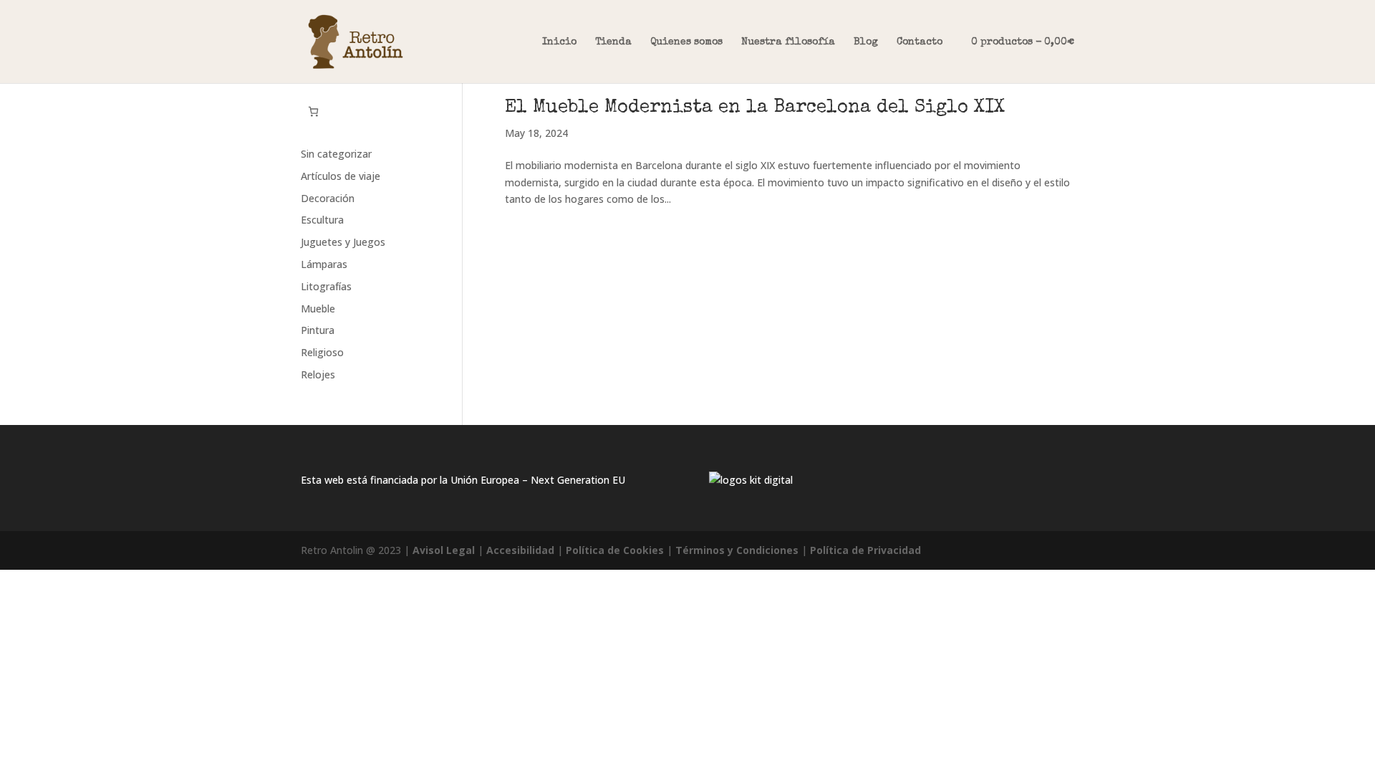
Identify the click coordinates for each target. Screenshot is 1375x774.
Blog (866, 42)
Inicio (559, 42)
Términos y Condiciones (737, 550)
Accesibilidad (520, 550)
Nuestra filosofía (788, 42)
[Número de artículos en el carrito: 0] (313, 111)
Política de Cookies (615, 550)
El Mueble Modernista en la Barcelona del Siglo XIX (755, 108)
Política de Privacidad (865, 550)
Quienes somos (686, 42)
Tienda (613, 42)
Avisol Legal (443, 550)
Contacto (919, 42)
